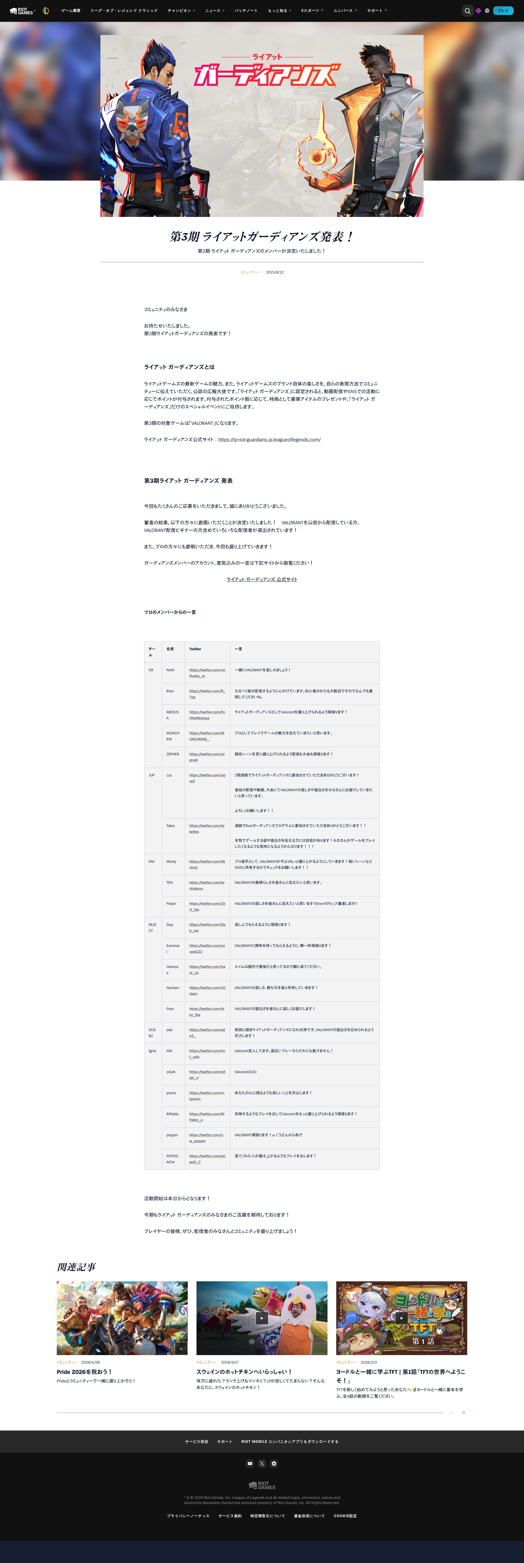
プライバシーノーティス (188, 1516)
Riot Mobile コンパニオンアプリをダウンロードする (290, 1442)
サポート (225, 1442)
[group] (262, 1340)
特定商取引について (268, 1516)
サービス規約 (230, 1516)
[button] (250, 272)
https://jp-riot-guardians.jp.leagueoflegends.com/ (269, 440)
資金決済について (309, 1516)
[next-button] (462, 1413)
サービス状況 (197, 1442)
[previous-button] (452, 1413)
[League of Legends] (47, 11)
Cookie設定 (345, 1516)
